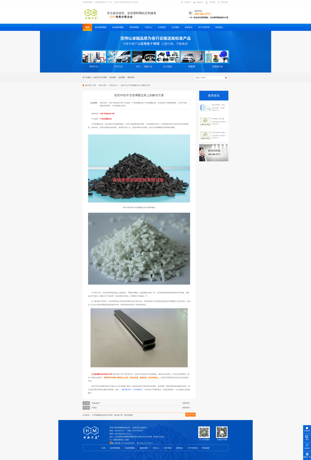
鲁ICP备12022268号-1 (145, 443)
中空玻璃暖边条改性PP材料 (102, 415)
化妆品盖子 (96, 403)
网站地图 (224, 2)
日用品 (94, 408)
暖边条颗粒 (128, 415)
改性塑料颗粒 (115, 448)
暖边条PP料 (118, 415)
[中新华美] (91, 429)
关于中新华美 (193, 448)
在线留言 (187, 2)
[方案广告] (155, 72)
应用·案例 (168, 448)
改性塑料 (112, 77)
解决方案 (102, 85)
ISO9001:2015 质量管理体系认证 (224, 119)
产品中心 (156, 448)
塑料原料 (130, 77)
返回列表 (190, 414)
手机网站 (212, 2)
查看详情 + (186, 403)
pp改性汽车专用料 (100, 77)
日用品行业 (113, 85)
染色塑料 (121, 77)
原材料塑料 (144, 448)
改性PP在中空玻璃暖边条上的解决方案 (135, 85)
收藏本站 (199, 2)
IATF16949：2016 (218, 105)
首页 (94, 85)
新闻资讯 (179, 448)
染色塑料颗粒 (130, 448)
